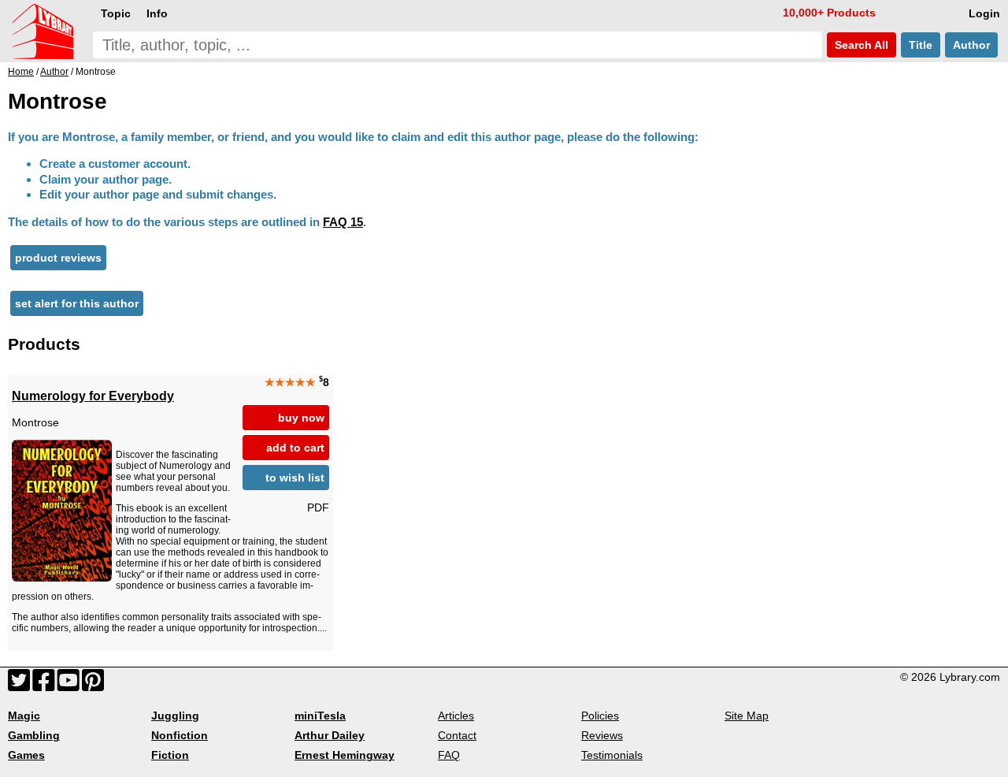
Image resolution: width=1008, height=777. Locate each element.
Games (26, 755)
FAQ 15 (343, 222)
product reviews (58, 257)
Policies (600, 715)
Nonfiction (179, 735)
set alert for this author (77, 303)
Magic (24, 715)
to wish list (294, 477)
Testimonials (612, 755)
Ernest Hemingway (345, 755)
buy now (301, 417)
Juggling (175, 715)
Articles (456, 715)
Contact (457, 735)
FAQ (449, 755)
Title (921, 45)
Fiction (170, 755)
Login (984, 13)
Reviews (602, 735)
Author (971, 45)
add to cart (295, 447)
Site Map (746, 715)
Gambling (34, 735)
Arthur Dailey (330, 735)
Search (860, 45)
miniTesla (320, 715)
